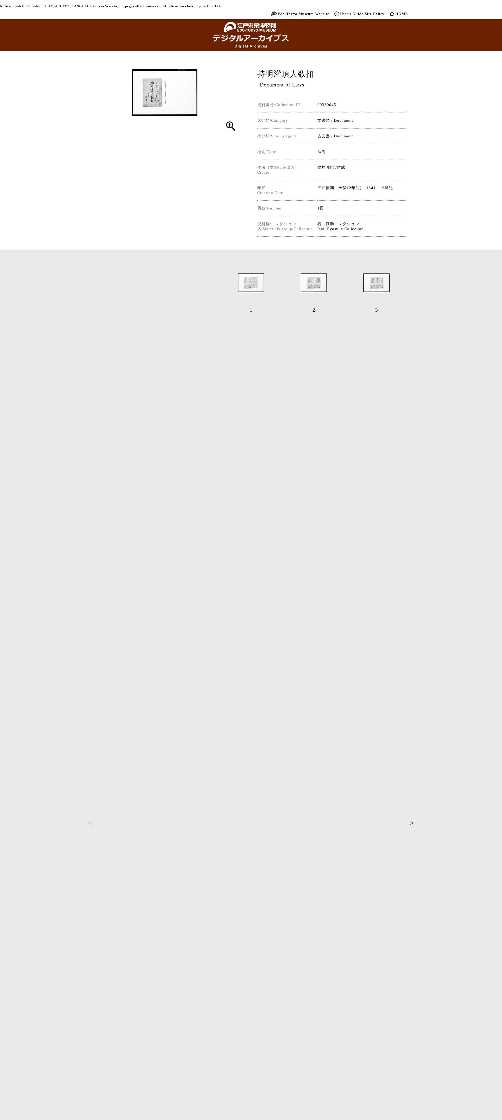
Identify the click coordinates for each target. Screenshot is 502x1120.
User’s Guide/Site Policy (362, 14)
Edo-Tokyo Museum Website (303, 14)
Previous (90, 823)
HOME (401, 14)
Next (412, 823)
